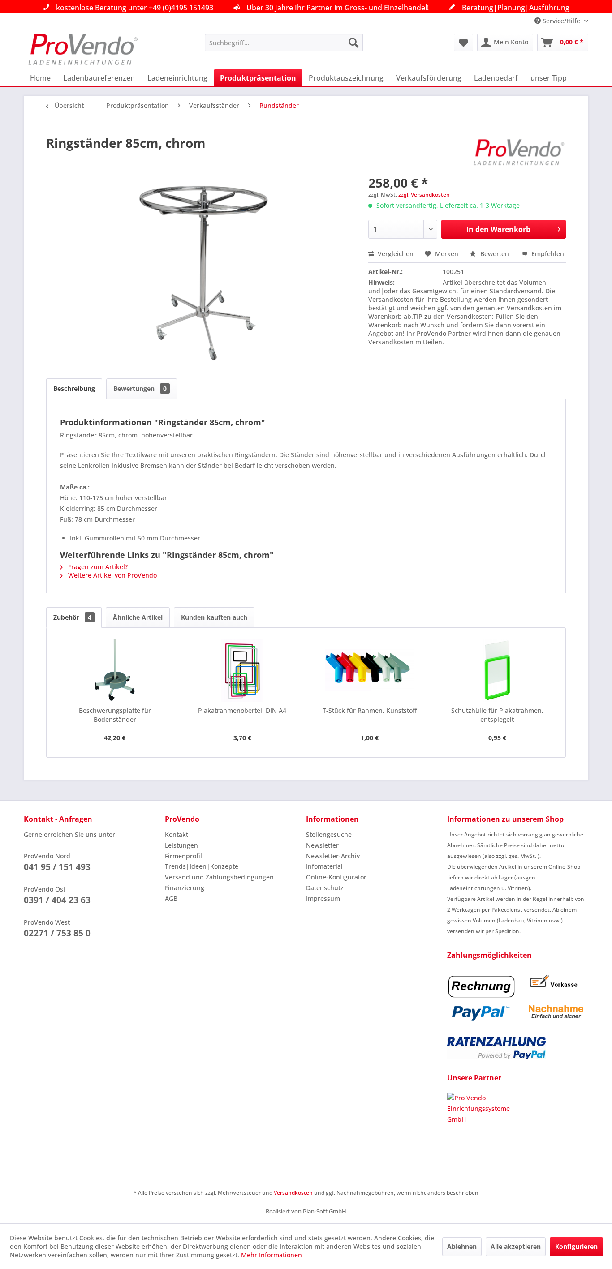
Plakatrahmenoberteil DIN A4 (242, 710)
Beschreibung (74, 388)
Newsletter (322, 845)
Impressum (323, 898)
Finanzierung (184, 887)
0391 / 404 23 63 (57, 900)
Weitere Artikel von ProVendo (111, 575)
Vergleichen (395, 253)
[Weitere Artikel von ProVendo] (519, 151)
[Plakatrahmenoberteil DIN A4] (242, 670)
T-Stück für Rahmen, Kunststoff (370, 710)
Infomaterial (324, 866)
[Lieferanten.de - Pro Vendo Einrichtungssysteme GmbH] (517, 1126)
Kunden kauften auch (214, 617)
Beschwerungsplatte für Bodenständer (115, 715)
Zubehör (72, 617)
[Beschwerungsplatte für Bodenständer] (115, 670)
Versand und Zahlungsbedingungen (219, 877)
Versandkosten (293, 1192)
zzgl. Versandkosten (424, 194)
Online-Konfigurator (336, 877)
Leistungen (181, 845)
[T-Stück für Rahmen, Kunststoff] (370, 670)
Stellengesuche (329, 834)
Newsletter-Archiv (333, 856)
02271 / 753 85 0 (57, 933)
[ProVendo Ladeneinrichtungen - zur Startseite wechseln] (83, 49)
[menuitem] (284, 42)
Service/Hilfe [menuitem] (561, 21)
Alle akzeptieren (516, 1246)
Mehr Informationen (271, 1255)
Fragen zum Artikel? (97, 566)
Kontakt (176, 834)
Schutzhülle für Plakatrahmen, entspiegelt (497, 715)
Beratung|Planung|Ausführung (515, 8)
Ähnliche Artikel (138, 617)
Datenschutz (325, 887)
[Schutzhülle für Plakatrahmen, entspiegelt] (497, 670)
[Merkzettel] (463, 42)
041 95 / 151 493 (57, 867)
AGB (171, 898)
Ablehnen (462, 1246)
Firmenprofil (183, 856)
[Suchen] (353, 42)
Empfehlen (547, 253)
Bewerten (494, 253)
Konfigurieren (576, 1246)
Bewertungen (140, 388)
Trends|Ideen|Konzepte (201, 866)
